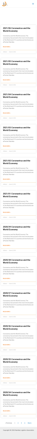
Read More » (7, 47)
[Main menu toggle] (33, 4)
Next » (30, 423)
